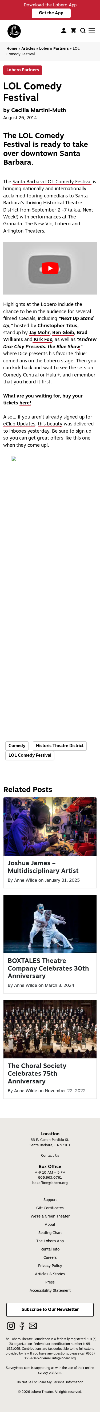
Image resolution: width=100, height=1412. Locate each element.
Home (11, 49)
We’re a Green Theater (50, 1217)
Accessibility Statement (50, 1291)
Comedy (17, 746)
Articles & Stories (50, 1274)
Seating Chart (50, 1233)
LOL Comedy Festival (30, 755)
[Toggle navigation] (92, 30)
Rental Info (50, 1250)
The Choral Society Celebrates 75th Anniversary (37, 1074)
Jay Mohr (39, 333)
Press (50, 1283)
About (50, 1225)
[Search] (83, 30)
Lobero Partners (54, 49)
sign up (83, 431)
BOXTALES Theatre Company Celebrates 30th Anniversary (48, 969)
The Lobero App (50, 1241)
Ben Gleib (63, 333)
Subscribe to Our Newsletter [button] (50, 1310)
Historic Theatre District (59, 746)
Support (50, 1200)
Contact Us (50, 1155)
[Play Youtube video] (50, 268)
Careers (50, 1258)
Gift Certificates (50, 1208)
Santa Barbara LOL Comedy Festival (52, 182)
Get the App (51, 13)
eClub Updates (19, 424)
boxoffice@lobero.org (50, 1183)
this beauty (50, 424)
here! (25, 403)
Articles (28, 49)
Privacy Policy (50, 1266)
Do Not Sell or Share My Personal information (50, 1382)
